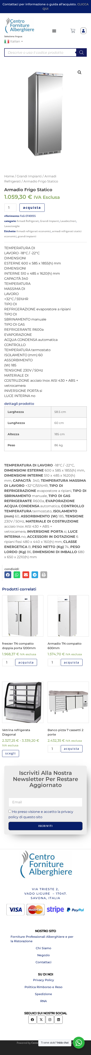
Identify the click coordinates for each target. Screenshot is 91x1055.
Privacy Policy (43, 980)
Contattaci (43, 962)
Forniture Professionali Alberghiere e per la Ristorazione (42, 939)
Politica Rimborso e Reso (43, 987)
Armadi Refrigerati (28, 221)
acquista (32, 207)
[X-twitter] (41, 1019)
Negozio (43, 955)
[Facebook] (32, 1019)
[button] (79, 72)
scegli (10, 753)
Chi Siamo (43, 948)
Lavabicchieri (68, 221)
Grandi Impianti (29, 176)
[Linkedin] (58, 1019)
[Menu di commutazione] (54, 31)
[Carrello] (72, 31)
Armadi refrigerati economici (33, 231)
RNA (43, 1001)
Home (9, 176)
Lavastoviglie (12, 226)
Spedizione (43, 994)
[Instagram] (50, 1019)
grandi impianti (27, 236)
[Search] (81, 52)
